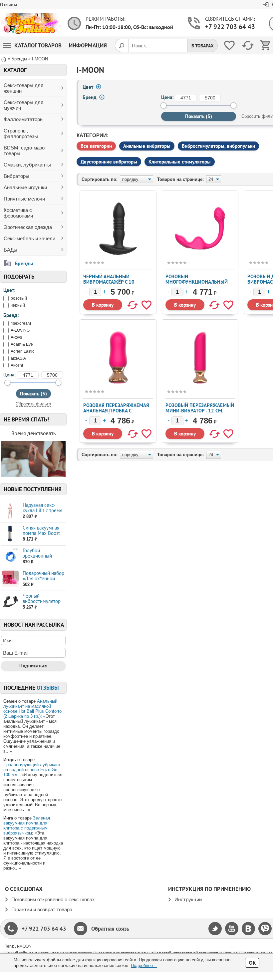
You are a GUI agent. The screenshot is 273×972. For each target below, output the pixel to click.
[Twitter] (215, 928)
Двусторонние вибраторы (109, 161)
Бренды (24, 263)
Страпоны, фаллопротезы (21, 133)
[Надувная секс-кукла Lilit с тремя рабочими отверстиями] (10, 511)
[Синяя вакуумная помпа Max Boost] (10, 534)
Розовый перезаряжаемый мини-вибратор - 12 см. (199, 408)
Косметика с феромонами (18, 213)
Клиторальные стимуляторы (179, 161)
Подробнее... (144, 965)
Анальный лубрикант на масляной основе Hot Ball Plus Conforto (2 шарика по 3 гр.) (32, 709)
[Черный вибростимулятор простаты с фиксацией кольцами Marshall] (10, 602)
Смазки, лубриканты (27, 165)
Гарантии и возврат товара (41, 909)
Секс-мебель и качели (29, 238)
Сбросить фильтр (33, 403)
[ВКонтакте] (248, 928)
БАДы (10, 250)
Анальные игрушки (25, 187)
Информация (88, 45)
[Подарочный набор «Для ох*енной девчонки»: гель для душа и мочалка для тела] (10, 579)
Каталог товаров (38, 45)
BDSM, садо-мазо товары (24, 150)
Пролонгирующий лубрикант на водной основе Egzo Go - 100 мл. (32, 769)
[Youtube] (231, 928)
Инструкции (188, 899)
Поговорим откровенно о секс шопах (53, 899)
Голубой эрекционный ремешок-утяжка (41, 555)
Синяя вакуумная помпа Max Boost (41, 530)
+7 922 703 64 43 (230, 27)
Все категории (96, 146)
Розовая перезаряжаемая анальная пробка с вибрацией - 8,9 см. (116, 410)
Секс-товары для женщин (23, 88)
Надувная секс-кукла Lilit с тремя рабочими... (42, 510)
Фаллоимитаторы (24, 119)
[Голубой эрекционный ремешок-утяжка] (10, 556)
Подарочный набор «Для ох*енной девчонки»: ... (43, 578)
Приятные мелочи (24, 199)
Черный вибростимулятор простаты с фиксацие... (42, 604)
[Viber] (265, 928)
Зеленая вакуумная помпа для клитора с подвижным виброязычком (26, 826)
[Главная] (3, 58)
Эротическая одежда (28, 227)
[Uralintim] (31, 23)
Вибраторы (16, 176)
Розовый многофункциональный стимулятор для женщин (197, 281)
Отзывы (8, 4)
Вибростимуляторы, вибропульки (218, 146)
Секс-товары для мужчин (23, 105)
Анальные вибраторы (146, 146)
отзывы (48, 687)
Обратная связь (110, 928)
